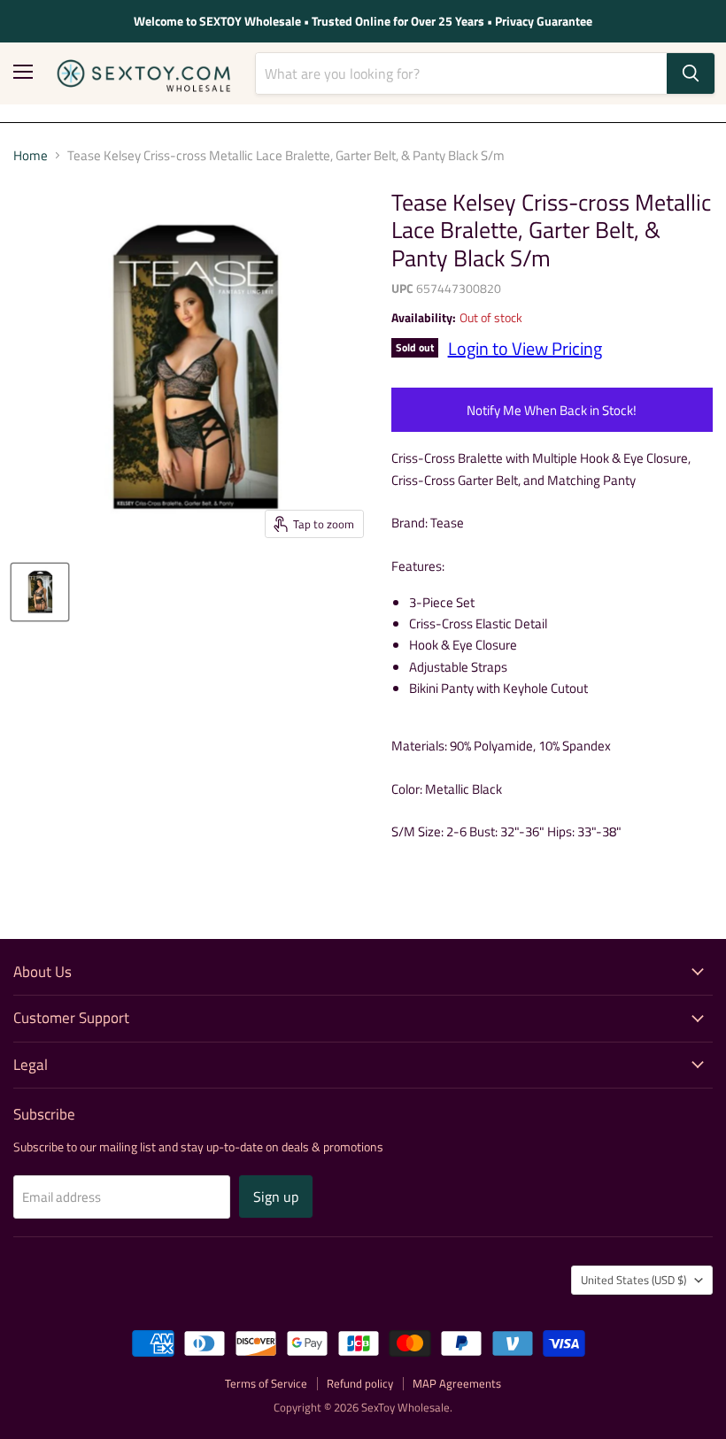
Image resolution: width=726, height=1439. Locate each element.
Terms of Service (266, 1383)
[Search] (690, 73)
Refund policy (360, 1383)
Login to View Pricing (525, 348)
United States (633, 1280)
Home (30, 155)
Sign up (275, 1196)
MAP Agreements (457, 1383)
